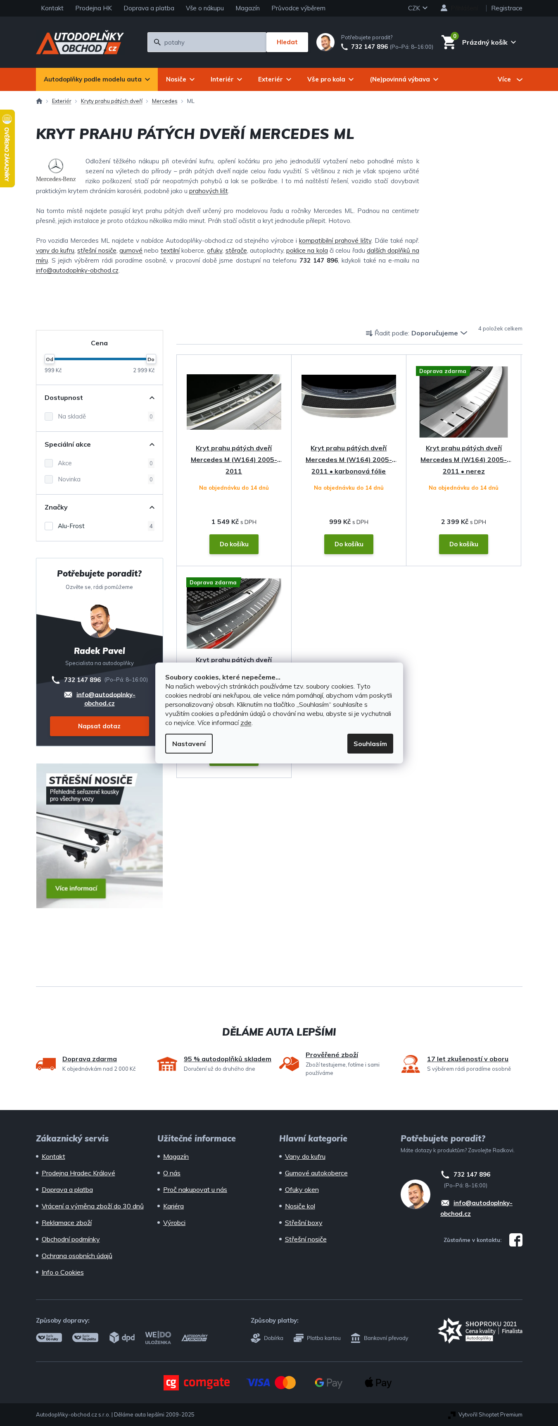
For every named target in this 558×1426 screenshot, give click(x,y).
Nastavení (189, 743)
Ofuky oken (302, 1189)
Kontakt (52, 8)
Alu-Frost (105, 526)
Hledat (287, 42)
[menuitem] (97, 79)
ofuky (214, 250)
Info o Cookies (63, 1272)
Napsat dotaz (99, 726)
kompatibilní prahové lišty (335, 240)
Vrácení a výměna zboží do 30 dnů (93, 1206)
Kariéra (173, 1206)
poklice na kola (307, 250)
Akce (105, 463)
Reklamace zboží (67, 1222)
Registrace (506, 8)
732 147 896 (369, 46)
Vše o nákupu (205, 8)
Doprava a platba (148, 8)
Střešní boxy (304, 1222)
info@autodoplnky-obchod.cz (77, 270)
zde (246, 722)
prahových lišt (208, 191)
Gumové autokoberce (316, 1173)
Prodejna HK (93, 8)
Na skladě (105, 416)
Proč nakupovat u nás (195, 1189)
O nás (171, 1173)
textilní (170, 250)
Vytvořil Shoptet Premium (490, 1414)
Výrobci (174, 1222)
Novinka (105, 479)
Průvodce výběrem (298, 8)
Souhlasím (370, 743)
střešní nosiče (96, 250)
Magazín (247, 8)
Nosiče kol (300, 1206)
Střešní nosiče (306, 1239)
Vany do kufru (305, 1156)
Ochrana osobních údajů (77, 1255)
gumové (130, 250)
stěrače (236, 250)
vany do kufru (55, 250)
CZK (415, 8)
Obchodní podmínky (71, 1239)
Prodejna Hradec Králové (78, 1173)
